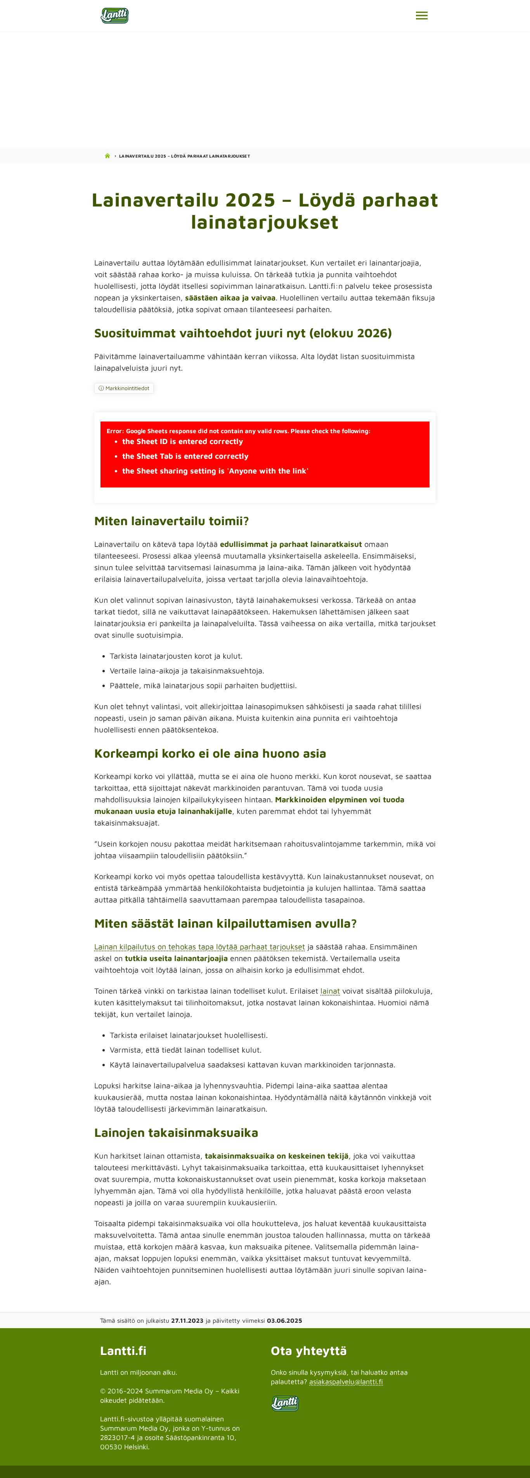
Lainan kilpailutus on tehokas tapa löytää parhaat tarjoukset (199, 946)
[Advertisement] (265, 89)
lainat (330, 990)
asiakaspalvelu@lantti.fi (346, 1381)
